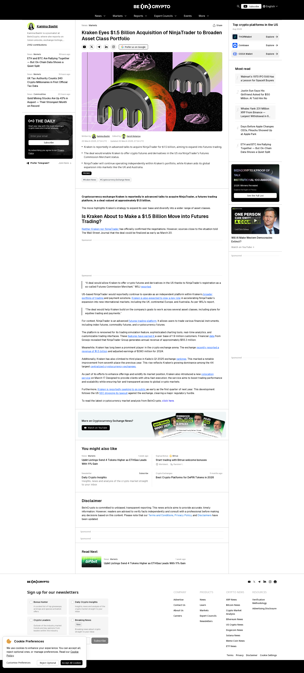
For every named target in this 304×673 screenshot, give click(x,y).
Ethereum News (234, 619)
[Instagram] (113, 47)
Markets (93, 25)
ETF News (231, 646)
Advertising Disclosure (264, 608)
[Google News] (275, 581)
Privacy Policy (183, 515)
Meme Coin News (235, 640)
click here (168, 400)
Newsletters (206, 621)
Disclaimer (251, 655)
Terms (230, 655)
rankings (181, 359)
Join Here (63, 163)
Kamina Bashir (103, 136)
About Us (178, 610)
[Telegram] (99, 47)
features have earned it (141, 336)
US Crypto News (234, 624)
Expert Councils (208, 615)
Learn (203, 604)
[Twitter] (91, 47)
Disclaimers (205, 515)
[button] (47, 607)
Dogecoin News (234, 629)
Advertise (179, 599)
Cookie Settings (268, 655)
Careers (178, 615)
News (85, 25)
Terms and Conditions (160, 515)
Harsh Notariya (133, 136)
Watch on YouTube (241, 247)
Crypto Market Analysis (233, 612)
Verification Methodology (259, 601)
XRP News (231, 599)
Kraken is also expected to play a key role (156, 298)
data (211, 336)
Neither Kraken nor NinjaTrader (100, 229)
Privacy (240, 655)
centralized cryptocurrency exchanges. (113, 366)
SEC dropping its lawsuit (113, 393)
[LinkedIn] (106, 47)
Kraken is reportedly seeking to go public (122, 389)
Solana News (233, 635)
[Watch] (255, 220)
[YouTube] (84, 47)
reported (146, 286)
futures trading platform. (143, 321)
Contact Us (179, 604)
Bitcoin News (233, 604)
